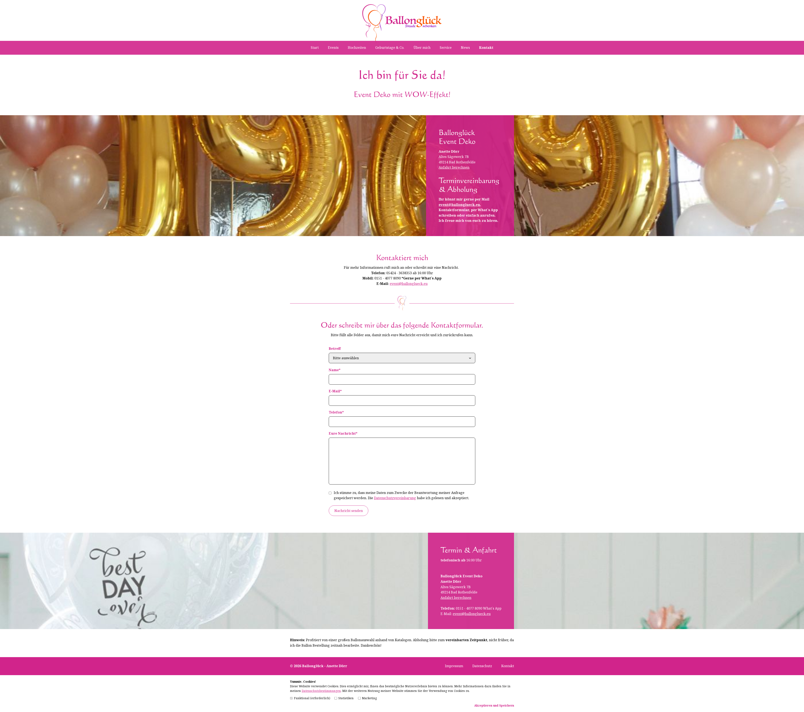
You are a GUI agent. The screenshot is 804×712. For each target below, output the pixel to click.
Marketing (369, 698)
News (465, 47)
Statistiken (346, 698)
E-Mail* (335, 391)
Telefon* (336, 412)
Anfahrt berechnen (454, 167)
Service (446, 47)
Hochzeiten (357, 47)
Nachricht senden (348, 510)
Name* (334, 370)
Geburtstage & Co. (389, 47)
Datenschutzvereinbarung (395, 498)
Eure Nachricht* (343, 433)
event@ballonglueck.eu (459, 204)
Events (333, 47)
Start (315, 47)
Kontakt (486, 47)
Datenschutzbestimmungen (321, 691)
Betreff (335, 348)
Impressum (454, 666)
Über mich (422, 47)
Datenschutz (482, 666)
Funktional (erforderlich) (312, 698)
